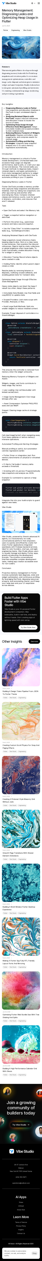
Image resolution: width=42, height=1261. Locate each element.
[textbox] (21, 342)
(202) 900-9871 (21, 1177)
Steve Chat (21, 1210)
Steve (21, 1202)
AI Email (21, 1206)
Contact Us (21, 1233)
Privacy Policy (21, 1226)
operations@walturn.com (21, 1183)
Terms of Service (21, 1222)
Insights (21, 1230)
